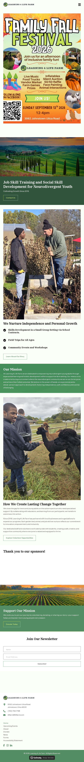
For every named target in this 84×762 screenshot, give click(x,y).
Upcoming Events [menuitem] (10, 726)
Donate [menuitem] (6, 732)
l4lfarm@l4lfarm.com (16, 715)
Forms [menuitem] (6, 737)
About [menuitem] (5, 729)
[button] (4, 745)
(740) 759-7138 (14, 711)
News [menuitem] (5, 735)
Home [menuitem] (5, 723)
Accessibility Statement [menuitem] (13, 740)
